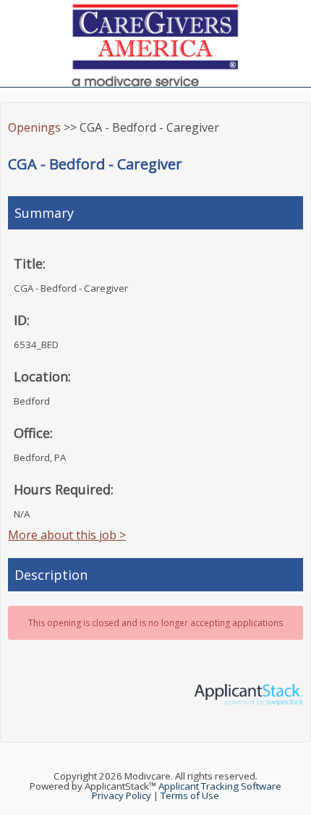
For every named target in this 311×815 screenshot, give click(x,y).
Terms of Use (190, 795)
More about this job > (67, 535)
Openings (34, 127)
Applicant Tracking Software (219, 786)
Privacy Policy (121, 795)
